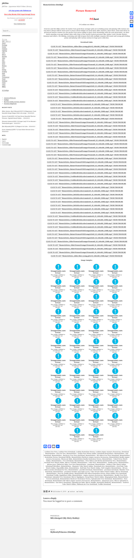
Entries (5, 143)
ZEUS (3, 64)
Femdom (4, 49)
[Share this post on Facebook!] (47, 491)
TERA (3, 58)
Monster (4, 56)
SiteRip (80, 491)
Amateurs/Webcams (10, 98)
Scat (3, 68)
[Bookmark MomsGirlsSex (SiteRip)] (52, 491)
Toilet (3, 75)
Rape (3, 73)
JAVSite (5, 3)
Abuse (4, 43)
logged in (59, 501)
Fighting (4, 51)
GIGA (3, 52)
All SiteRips (5, 90)
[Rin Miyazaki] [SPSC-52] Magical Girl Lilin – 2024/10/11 (18, 126)
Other (3, 85)
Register (4, 139)
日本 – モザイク (6, 41)
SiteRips (6, 100)
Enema (4, 47)
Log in (4, 141)
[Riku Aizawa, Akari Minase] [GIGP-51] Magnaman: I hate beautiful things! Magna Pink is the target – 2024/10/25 (19, 112)
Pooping (4, 71)
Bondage (4, 45)
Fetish (4, 83)
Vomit (3, 79)
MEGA (4, 54)
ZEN (3, 60)
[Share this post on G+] (44, 491)
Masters (4, 66)
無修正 (4, 86)
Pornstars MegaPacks (10, 103)
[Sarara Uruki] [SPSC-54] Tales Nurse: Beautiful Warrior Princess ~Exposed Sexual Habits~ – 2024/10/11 (19, 117)
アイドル (4, 39)
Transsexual (5, 77)
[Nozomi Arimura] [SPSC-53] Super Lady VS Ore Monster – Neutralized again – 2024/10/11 (19, 122)
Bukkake (4, 81)
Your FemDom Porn (20, 24)
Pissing (4, 69)
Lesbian (72, 491)
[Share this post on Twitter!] (49, 491)
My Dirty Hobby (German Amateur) (14, 102)
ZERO (3, 62)
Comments (6, 145)
